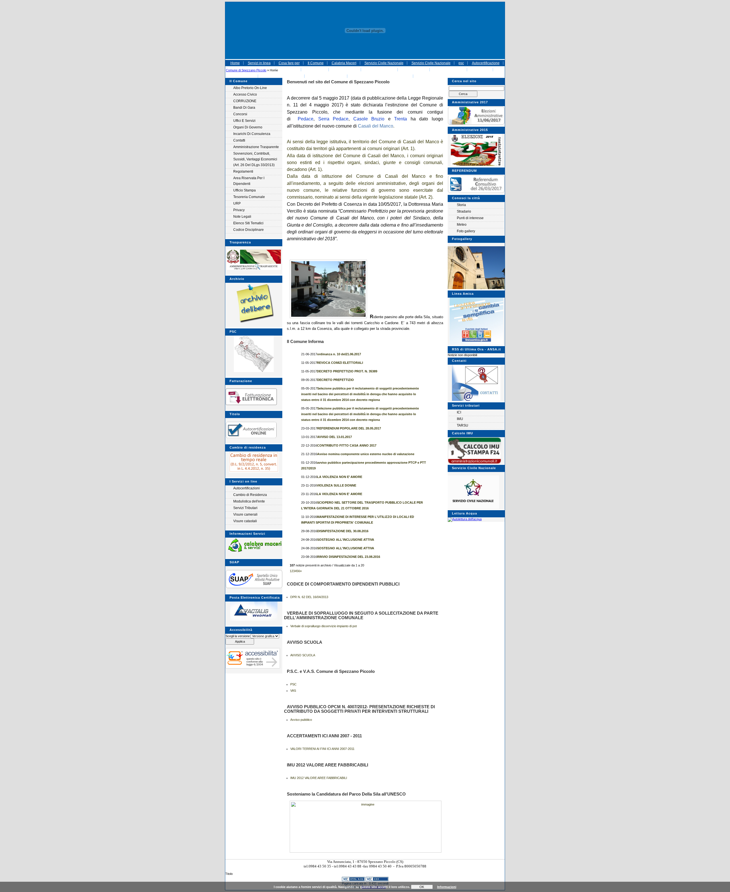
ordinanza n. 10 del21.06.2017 (339, 354)
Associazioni (315, 70)
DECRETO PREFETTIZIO (335, 380)
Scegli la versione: (238, 636)
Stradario (464, 211)
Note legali (242, 217)
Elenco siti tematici (248, 223)
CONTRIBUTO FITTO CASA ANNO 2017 (346, 445)
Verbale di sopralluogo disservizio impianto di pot (323, 626)
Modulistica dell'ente (249, 501)
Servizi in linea (259, 63)
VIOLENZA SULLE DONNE (336, 485)
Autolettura (246, 76)
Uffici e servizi (244, 121)
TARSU (462, 425)
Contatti (239, 140)
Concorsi (240, 114)
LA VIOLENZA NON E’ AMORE (339, 477)
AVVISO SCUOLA (302, 655)
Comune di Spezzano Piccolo (246, 70)
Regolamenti (243, 171)
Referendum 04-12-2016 (281, 76)
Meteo (462, 225)
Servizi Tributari (245, 508)
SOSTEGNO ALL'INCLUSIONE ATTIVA (345, 539)
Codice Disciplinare (248, 230)
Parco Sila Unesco (379, 70)
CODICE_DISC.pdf (448, 70)
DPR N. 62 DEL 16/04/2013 (309, 597)
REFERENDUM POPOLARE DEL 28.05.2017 (349, 428)
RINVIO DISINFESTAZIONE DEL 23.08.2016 (348, 556)
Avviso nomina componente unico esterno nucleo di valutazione (365, 454)
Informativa (288, 70)
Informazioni (446, 887)
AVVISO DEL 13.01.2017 (334, 437)
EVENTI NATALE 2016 (326, 76)
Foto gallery (466, 231)
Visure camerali (245, 514)
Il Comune (316, 63)
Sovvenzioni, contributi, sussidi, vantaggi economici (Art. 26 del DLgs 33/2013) (255, 159)
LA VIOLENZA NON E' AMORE (339, 494)
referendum (480, 70)
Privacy (239, 210)
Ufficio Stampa (244, 190)
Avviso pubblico (301, 719)
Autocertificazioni (246, 488)
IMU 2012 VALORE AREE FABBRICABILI (318, 778)
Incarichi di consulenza (251, 134)
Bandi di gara (244, 108)
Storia (461, 205)
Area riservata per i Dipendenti (248, 181)
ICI (459, 412)
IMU (460, 419)
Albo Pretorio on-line (250, 88)
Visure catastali (245, 521)
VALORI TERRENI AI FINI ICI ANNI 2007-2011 (322, 748)
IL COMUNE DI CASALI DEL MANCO (380, 76)
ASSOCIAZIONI (414, 70)
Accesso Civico (245, 94)
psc (461, 63)
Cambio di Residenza (250, 495)
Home (235, 63)
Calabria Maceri (344, 63)
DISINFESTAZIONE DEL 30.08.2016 (342, 531)
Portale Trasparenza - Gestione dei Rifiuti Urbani (455, 76)
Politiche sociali (345, 70)
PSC (293, 684)
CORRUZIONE (244, 101)
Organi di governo (247, 127)
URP (237, 203)
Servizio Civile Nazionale (383, 63)
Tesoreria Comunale (249, 197)
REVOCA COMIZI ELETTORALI (340, 362)
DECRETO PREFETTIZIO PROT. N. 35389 (347, 371)
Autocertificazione (486, 63)
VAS (293, 690)
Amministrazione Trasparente (256, 147)
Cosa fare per (289, 63)
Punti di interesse (470, 218)
